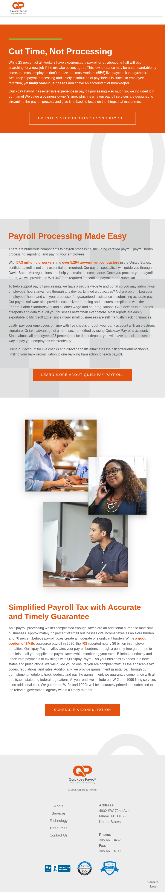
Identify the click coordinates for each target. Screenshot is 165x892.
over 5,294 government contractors (90, 262)
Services (59, 813)
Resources (58, 828)
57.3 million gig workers (35, 262)
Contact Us (59, 835)
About (58, 806)
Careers (153, 882)
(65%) (101, 73)
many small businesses (48, 83)
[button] (157, 8)
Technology (59, 821)
